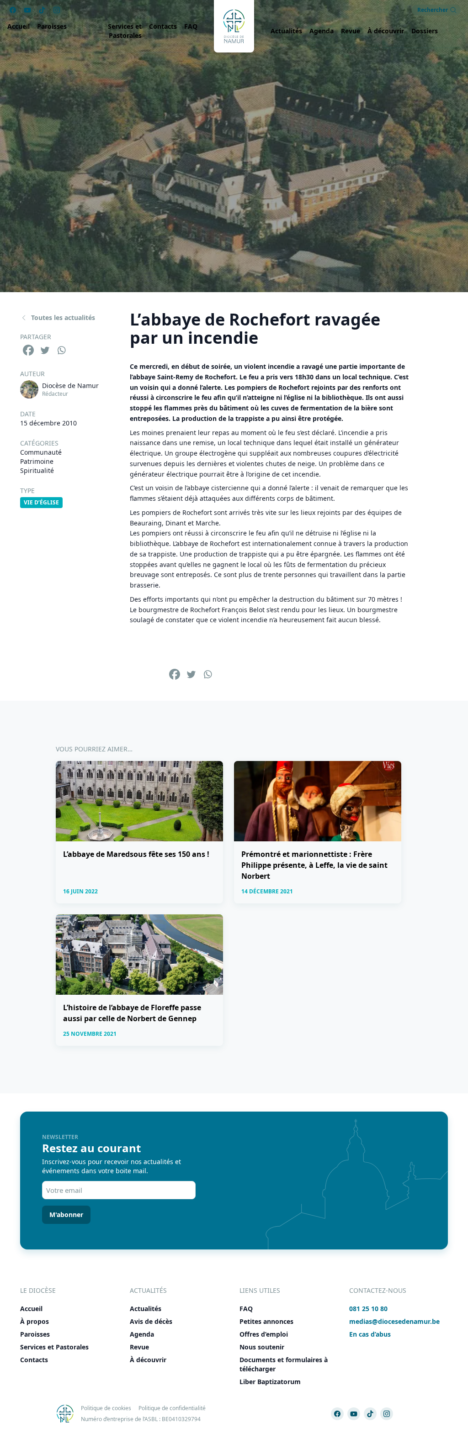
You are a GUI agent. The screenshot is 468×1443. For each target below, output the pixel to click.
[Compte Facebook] (337, 1413)
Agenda (321, 30)
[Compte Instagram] (386, 1413)
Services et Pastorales (125, 31)
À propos (34, 1321)
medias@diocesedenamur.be (394, 1321)
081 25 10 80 (368, 1308)
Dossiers (424, 30)
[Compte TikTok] (370, 1413)
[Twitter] (44, 350)
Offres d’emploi (263, 1334)
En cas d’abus (370, 1334)
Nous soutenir (261, 1347)
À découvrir (385, 30)
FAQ (190, 26)
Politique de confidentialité (172, 1408)
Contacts (163, 26)
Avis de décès (151, 1321)
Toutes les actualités (63, 317)
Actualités (286, 30)
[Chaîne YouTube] (353, 1413)
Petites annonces (266, 1321)
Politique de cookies (106, 1408)
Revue (350, 30)
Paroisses (52, 26)
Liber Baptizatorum (270, 1381)
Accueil (18, 26)
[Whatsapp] (61, 350)
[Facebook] (28, 350)
